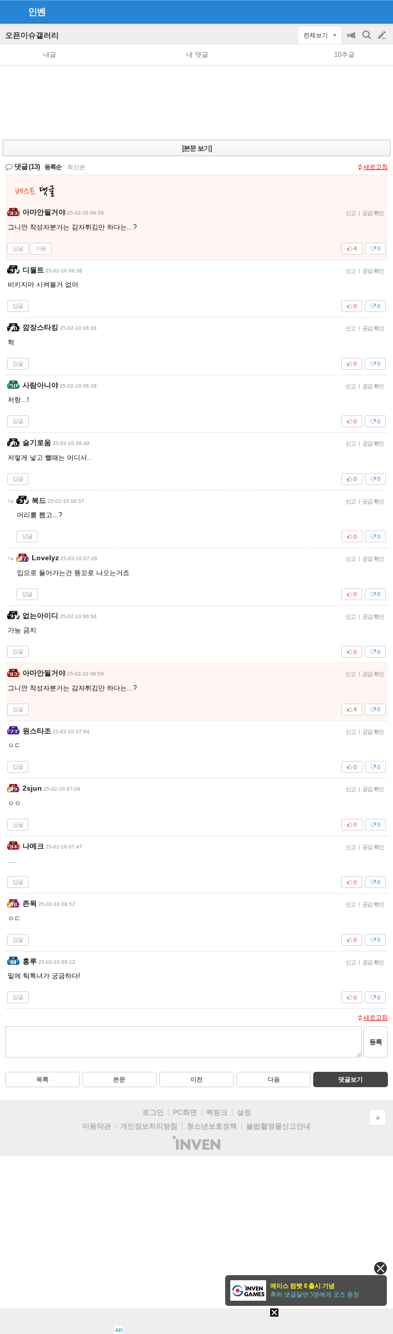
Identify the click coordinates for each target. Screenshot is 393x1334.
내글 (49, 54)
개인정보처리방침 (149, 1126)
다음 (274, 1079)
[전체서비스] (381, 11)
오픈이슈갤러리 (32, 35)
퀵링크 (217, 1112)
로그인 (153, 1112)
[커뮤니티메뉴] (11, 12)
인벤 (37, 12)
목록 (42, 1079)
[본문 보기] (196, 148)
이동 (41, 248)
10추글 (344, 54)
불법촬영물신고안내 (278, 1126)
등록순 (53, 167)
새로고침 (375, 167)
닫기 (380, 1268)
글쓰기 (383, 35)
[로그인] (362, 11)
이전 (196, 1079)
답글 (18, 248)
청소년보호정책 (212, 1126)
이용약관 (96, 1126)
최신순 (76, 167)
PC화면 (185, 1112)
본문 (119, 1079)
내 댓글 (197, 54)
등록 (375, 1042)
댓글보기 (350, 1079)
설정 (244, 1112)
